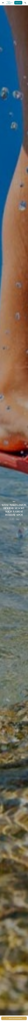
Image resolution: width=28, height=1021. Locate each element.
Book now (18, 2)
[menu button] (3, 2)
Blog (14, 501)
